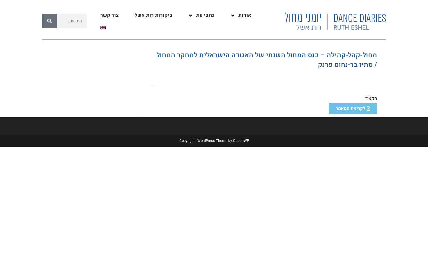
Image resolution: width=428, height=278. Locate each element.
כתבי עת (205, 15)
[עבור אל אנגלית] (103, 27)
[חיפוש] (49, 21)
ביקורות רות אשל (153, 15)
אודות (244, 15)
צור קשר (109, 15)
